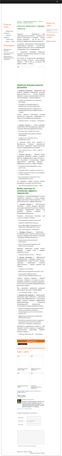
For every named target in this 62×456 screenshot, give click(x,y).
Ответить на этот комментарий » (24, 408)
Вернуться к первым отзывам (24, 451)
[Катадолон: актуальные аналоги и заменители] (37, 373)
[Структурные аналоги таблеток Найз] (23, 356)
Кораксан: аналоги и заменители (36, 369)
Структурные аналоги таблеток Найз (22, 369)
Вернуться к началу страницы (37, 453)
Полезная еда (48, 15)
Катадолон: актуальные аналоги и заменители (36, 387)
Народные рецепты (36, 15)
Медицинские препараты (20, 15)
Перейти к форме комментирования (21, 396)
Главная (7, 15)
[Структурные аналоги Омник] (23, 373)
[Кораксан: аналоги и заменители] (37, 356)
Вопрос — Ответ (10, 41)
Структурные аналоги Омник (22, 386)
